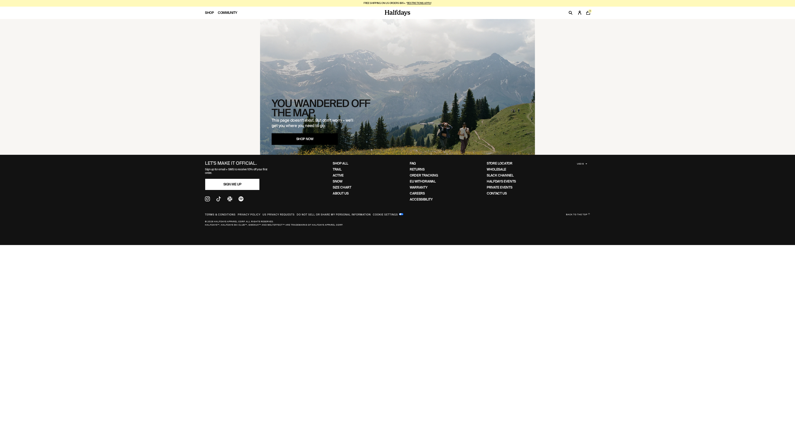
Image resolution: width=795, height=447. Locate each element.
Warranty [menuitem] (418, 187)
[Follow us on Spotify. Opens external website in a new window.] (240, 200)
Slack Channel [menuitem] (500, 175)
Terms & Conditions (220, 214)
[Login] (579, 12)
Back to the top (577, 214)
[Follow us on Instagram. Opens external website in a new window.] (207, 200)
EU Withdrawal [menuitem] (423, 181)
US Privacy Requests (279, 214)
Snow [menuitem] (337, 181)
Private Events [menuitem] (499, 187)
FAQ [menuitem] (413, 163)
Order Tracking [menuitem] (424, 175)
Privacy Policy (249, 214)
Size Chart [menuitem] (342, 187)
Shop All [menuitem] (340, 163)
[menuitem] (211, 13)
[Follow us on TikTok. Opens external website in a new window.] (218, 200)
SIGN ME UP (232, 184)
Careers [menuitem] (417, 193)
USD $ (580, 163)
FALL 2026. (412, 3)
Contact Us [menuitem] (497, 193)
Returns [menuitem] (417, 169)
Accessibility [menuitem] (421, 199)
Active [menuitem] (338, 175)
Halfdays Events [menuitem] (501, 181)
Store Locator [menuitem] (499, 163)
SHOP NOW (304, 139)
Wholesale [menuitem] (496, 169)
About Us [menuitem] (340, 193)
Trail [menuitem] (337, 169)
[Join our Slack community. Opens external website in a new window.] (229, 200)
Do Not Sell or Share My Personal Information (334, 214)
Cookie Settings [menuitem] (385, 214)
